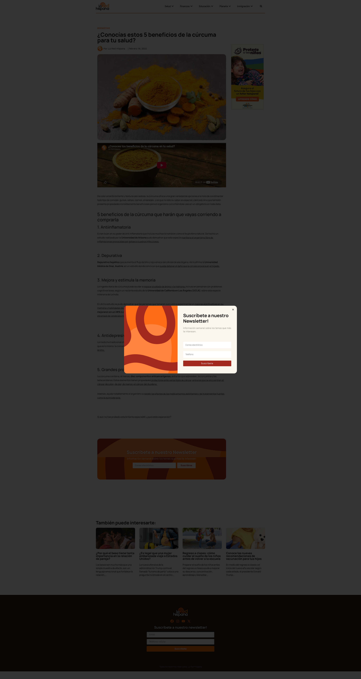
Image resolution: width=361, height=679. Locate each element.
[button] (233, 310)
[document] (180, 339)
